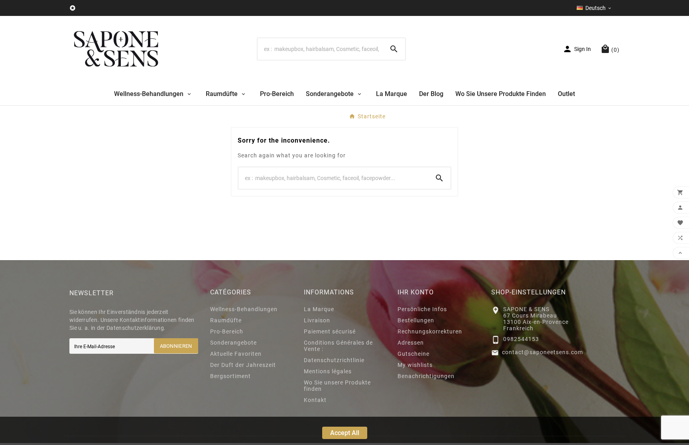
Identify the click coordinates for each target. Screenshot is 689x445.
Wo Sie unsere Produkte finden (337, 385)
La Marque (319, 309)
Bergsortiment (230, 376)
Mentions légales (328, 371)
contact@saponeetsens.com (542, 352)
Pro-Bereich (226, 331)
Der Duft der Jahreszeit (243, 365)
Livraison (317, 320)
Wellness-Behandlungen (244, 309)
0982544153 (521, 339)
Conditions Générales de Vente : (338, 345)
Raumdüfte (226, 320)
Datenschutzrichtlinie (334, 360)
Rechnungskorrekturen (430, 331)
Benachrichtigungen (426, 376)
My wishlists (415, 365)
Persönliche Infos (422, 309)
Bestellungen (416, 320)
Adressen (411, 342)
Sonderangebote (233, 342)
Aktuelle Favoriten (236, 354)
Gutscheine (413, 354)
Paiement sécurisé (330, 331)
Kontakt (315, 400)
